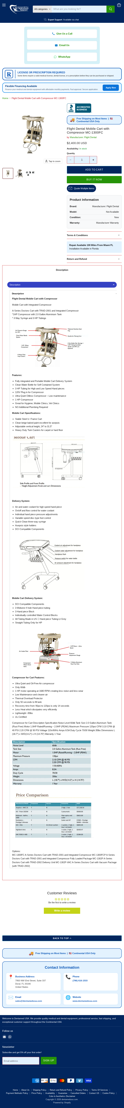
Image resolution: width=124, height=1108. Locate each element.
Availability (50, 1093)
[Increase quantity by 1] (93, 160)
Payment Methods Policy (17, 1093)
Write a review (62, 910)
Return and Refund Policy (61, 1090)
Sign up (48, 1060)
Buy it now (94, 179)
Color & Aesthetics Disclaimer (62, 1096)
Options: (16, 851)
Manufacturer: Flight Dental (83, 137)
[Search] (110, 9)
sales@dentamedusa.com (28, 1001)
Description (62, 270)
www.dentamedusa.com (85, 1001)
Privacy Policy (81, 1090)
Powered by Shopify (62, 1102)
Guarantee (62, 1093)
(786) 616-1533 (80, 980)
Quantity (71, 153)
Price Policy (36, 1093)
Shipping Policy (39, 1090)
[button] (8, 173)
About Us (25, 1090)
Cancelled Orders (78, 1093)
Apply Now (111, 88)
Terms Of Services (99, 1090)
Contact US (94, 1093)
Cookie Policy (109, 1093)
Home (5, 98)
